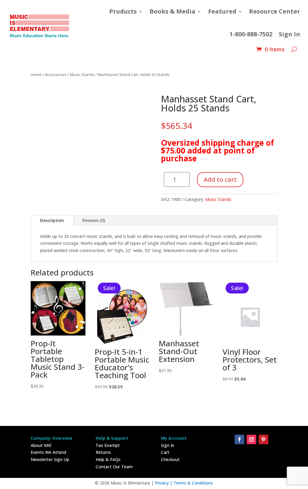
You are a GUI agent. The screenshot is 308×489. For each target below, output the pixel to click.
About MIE (41, 445)
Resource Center (274, 11)
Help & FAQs (108, 459)
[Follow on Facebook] (239, 439)
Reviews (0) (93, 220)
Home (36, 74)
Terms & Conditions (193, 483)
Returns (103, 452)
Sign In (289, 34)
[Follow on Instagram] (251, 439)
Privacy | (164, 483)
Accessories (56, 74)
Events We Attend (48, 452)
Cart (165, 452)
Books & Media (172, 11)
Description (52, 220)
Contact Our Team (114, 466)
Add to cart (220, 179)
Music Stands (82, 74)
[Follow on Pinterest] (263, 439)
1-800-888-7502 (250, 34)
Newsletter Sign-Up (50, 459)
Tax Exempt (108, 445)
